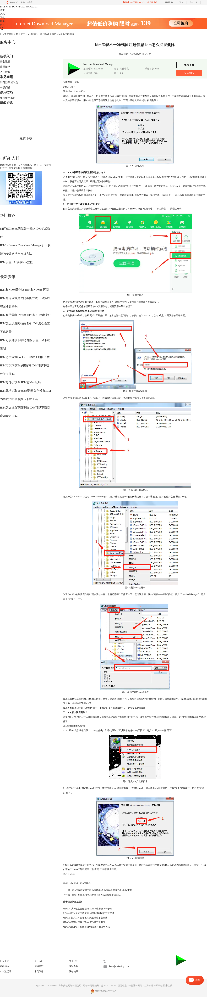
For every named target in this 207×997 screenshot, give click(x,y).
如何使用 (20, 34)
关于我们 (73, 961)
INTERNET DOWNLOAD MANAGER (18, 7)
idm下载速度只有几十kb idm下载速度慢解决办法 (96, 895)
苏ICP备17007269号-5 (105, 991)
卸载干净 (165, 96)
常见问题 (6, 77)
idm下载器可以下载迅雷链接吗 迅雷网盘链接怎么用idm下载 (102, 890)
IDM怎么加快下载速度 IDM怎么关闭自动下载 (86, 927)
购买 (2, 25)
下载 (2, 17)
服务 (2, 21)
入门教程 (5, 72)
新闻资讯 (6, 103)
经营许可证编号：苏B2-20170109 (99, 985)
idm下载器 (85, 883)
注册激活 (5, 66)
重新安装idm (83, 703)
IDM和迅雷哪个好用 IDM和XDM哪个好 (25, 315)
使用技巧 (6, 92)
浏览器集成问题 (9, 82)
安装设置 (5, 61)
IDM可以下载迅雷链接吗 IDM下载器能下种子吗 (87, 908)
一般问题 (5, 87)
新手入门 (6, 56)
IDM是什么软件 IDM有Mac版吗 (20, 382)
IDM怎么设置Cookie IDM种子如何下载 (25, 357)
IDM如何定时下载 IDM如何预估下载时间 (84, 922)
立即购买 (189, 73)
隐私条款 (73, 966)
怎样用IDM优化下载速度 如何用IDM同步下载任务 (88, 913)
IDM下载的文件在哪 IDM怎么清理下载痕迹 (85, 918)
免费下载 (25, 138)
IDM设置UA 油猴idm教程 (16, 262)
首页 (2, 10)
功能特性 (4, 966)
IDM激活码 (5, 971)
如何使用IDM (7, 97)
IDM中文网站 (6, 34)
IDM (54, 985)
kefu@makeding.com (119, 966)
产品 (2, 14)
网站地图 (73, 971)
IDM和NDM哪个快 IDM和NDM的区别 (24, 289)
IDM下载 (4, 961)
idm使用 (74, 883)
